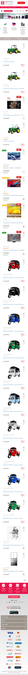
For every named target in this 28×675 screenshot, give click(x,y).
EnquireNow (22, 65)
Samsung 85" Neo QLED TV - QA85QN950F (12, 167)
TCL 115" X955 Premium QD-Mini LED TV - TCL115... (13, 115)
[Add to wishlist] (23, 44)
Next (25, 580)
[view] (23, 48)
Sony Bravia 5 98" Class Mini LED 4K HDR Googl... (13, 222)
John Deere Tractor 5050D (8, 61)
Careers (14, 7)
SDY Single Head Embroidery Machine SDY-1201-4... (13, 545)
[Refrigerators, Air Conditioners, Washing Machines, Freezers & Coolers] (23, 28)
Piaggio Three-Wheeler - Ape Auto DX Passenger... (13, 277)
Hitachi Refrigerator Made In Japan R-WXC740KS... (13, 571)
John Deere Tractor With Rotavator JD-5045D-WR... (13, 88)
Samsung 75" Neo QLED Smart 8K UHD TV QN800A (13, 250)
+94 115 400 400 (7, 7)
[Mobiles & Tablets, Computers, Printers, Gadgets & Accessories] (5, 28)
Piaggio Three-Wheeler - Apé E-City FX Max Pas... (13, 384)
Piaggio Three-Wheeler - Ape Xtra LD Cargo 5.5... (13, 438)
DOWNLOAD (21, 2)
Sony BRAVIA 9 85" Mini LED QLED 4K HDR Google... (13, 195)
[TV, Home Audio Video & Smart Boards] (14, 26)
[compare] (23, 46)
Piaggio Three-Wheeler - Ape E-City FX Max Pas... (13, 411)
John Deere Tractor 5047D (8, 141)
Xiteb (19, 672)
